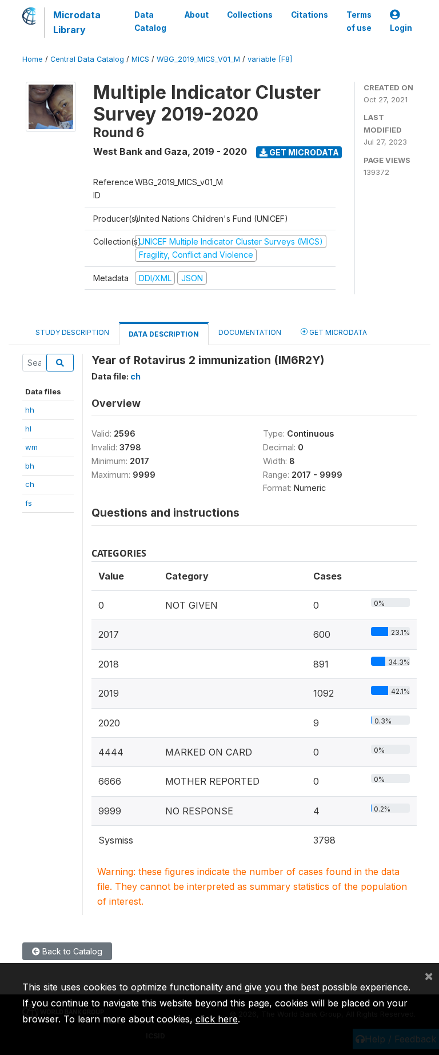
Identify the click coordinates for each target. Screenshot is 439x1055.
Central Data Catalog (87, 59)
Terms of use (359, 21)
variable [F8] (270, 59)
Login (401, 28)
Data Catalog (150, 21)
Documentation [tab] (249, 332)
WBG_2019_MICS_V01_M (198, 59)
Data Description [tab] (164, 334)
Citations (309, 14)
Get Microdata (303, 152)
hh (29, 409)
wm (31, 446)
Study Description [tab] (72, 332)
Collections (250, 14)
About (197, 14)
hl (28, 428)
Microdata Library (77, 22)
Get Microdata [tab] (337, 332)
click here (216, 1019)
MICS (140, 59)
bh (29, 465)
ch (29, 484)
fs (28, 502)
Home (32, 59)
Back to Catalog (71, 951)
